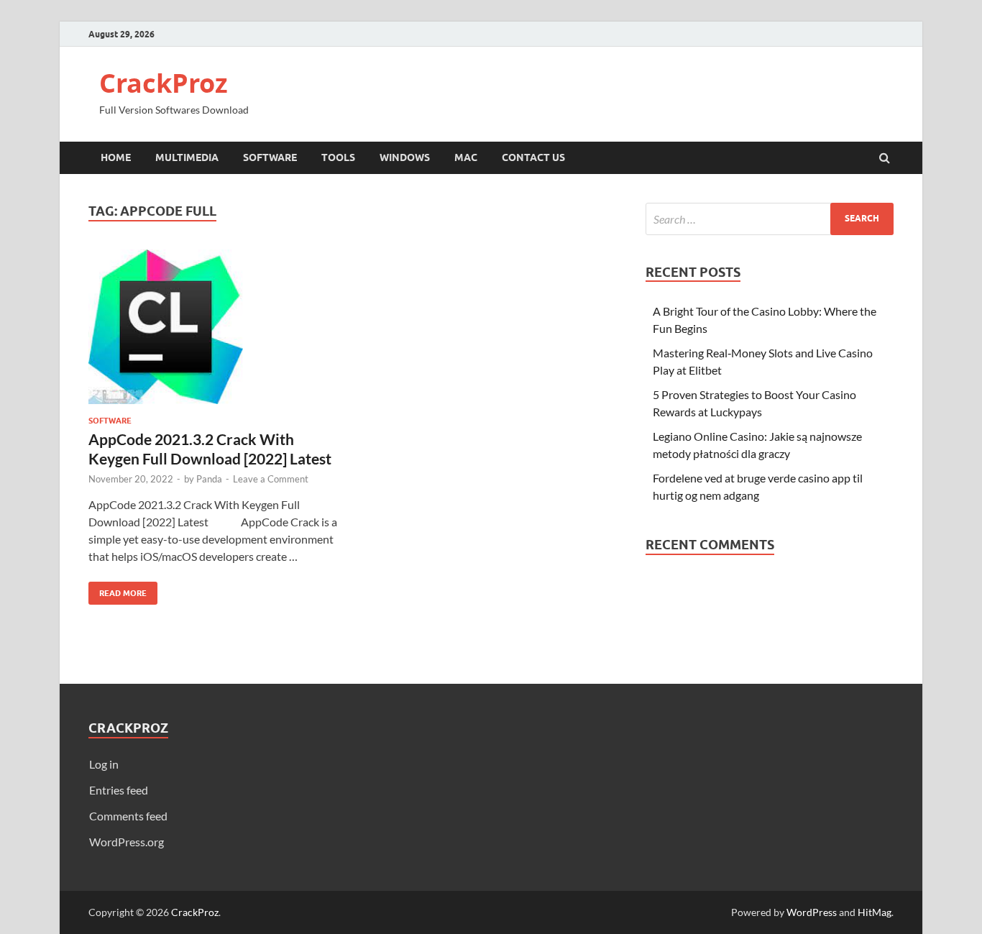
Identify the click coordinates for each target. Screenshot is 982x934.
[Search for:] (770, 219)
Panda (209, 479)
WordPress (811, 912)
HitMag (874, 912)
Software (270, 157)
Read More (117, 590)
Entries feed (118, 790)
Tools (338, 157)
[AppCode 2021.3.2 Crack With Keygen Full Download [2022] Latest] (213, 332)
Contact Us (533, 157)
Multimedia (187, 157)
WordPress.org (126, 841)
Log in (104, 764)
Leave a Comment (270, 479)
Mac (465, 157)
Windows (405, 157)
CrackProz (163, 83)
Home (116, 157)
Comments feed (128, 816)
